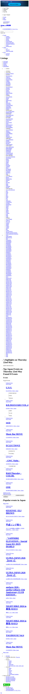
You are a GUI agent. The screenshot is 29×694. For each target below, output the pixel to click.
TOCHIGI (8, 83)
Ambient (8, 166)
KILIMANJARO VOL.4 (17, 405)
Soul (7, 193)
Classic (7, 230)
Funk (7, 192)
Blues (7, 212)
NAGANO (8, 104)
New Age (8, 221)
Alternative (8, 201)
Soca (7, 183)
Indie (7, 215)
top (1, 692)
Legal (10, 672)
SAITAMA (8, 78)
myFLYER (5, 21)
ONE (8, 487)
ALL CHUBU (9, 96)
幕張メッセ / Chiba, (12, 612)
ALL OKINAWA (9, 115)
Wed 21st (5, 494)
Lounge (7, 223)
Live (7, 199)
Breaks (7, 177)
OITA (7, 123)
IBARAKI (8, 84)
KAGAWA (8, 142)
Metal (7, 207)
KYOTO (8, 89)
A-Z (7, 48)
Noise (7, 208)
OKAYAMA (9, 149)
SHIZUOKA (9, 100)
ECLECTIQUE (13, 445)
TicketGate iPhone (10, 689)
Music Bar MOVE (14, 434)
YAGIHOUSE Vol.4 (15, 635)
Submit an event (6, 492)
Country (7, 213)
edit (9, 21)
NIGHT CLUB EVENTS (11, 232)
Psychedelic (8, 169)
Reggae (7, 187)
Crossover (8, 171)
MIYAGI (8, 136)
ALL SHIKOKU (9, 139)
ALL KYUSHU (9, 118)
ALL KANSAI (9, 87)
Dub (7, 181)
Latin (7, 209)
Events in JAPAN (10, 73)
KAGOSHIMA (9, 127)
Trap (7, 174)
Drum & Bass (9, 178)
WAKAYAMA (9, 93)
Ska (7, 194)
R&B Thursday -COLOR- (13, 474)
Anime (7, 227)
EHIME (7, 141)
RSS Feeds (8, 681)
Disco (7, 167)
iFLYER (8, 656)
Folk (7, 214)
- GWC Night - (13, 460)
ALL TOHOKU (9, 129)
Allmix (7, 224)
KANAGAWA (9, 79)
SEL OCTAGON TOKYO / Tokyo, (15, 516)
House (7, 159)
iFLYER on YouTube (10, 680)
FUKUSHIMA (9, 133)
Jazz (7, 191)
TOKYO (8, 77)
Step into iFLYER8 (14, 4)
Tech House (8, 158)
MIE (7, 101)
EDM (7, 163)
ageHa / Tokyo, (10, 598)
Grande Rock (9, 202)
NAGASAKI (9, 122)
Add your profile (9, 51)
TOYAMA (8, 106)
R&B (7, 185)
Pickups (7, 40)
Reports (7, 54)
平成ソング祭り (13, 524)
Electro (7, 164)
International (6, 66)
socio (8, 422)
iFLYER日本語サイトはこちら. (10, 29)
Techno (7, 160)
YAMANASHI (9, 105)
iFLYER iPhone (9, 687)
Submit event (9, 46)
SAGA (7, 121)
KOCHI (7, 143)
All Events (5, 61)
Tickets (7, 39)
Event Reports (9, 41)
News (4, 52)
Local (7, 45)
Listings (7, 36)
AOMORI (8, 132)
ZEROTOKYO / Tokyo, (12, 426)
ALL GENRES (9, 154)
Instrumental (8, 204)
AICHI (7, 98)
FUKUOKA (8, 120)
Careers (10, 673)
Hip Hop (8, 182)
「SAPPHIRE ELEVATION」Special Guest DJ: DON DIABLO (16, 542)
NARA (7, 90)
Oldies (7, 210)
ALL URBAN (9, 176)
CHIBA (7, 81)
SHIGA (7, 94)
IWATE (7, 134)
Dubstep (8, 180)
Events (4, 17)
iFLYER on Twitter (10, 676)
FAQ (10, 669)
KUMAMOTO (9, 125)
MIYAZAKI (8, 126)
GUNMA (8, 82)
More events (5, 503)
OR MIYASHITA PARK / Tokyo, (15, 479)
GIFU (7, 99)
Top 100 (8, 50)
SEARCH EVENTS (20, 495)
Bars (4, 18)
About (10, 668)
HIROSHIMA (9, 148)
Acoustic (8, 203)
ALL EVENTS (9, 231)
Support (10, 670)
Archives (8, 53)
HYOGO (8, 92)
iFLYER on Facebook (10, 678)
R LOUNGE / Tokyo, (12, 390)
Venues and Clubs (10, 42)
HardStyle (8, 172)
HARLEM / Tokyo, (11, 448)
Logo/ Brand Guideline (14, 674)
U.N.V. (9, 387)
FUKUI (7, 109)
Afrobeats (8, 186)
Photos (4, 19)
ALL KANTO (9, 76)
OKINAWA (8, 116)
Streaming (8, 37)
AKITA (7, 131)
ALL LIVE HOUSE (10, 189)
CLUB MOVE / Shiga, (12, 437)
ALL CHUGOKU (10, 147)
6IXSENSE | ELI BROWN (13, 511)
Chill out (8, 220)
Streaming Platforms (10, 43)
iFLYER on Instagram (10, 679)
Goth (7, 216)
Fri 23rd (9, 494)
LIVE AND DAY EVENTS (12, 234)
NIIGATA (8, 103)
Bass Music (8, 170)
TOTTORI (8, 152)
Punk (7, 197)
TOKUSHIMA (9, 144)
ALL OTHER (9, 219)
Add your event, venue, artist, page (16, 665)
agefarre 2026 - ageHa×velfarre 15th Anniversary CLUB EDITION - (15, 591)
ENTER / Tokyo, (11, 408)
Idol (7, 229)
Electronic (8, 165)
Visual (7, 205)
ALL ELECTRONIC (10, 156)
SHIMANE (8, 150)
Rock (7, 196)
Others (7, 225)
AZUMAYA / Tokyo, (12, 463)
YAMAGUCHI (9, 153)
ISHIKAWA (8, 107)
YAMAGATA (9, 137)
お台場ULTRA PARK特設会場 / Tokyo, (16, 564)
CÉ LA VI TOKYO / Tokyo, (13, 549)
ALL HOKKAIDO (10, 111)
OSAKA (8, 88)
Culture (7, 226)
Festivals (5, 65)
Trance (7, 161)
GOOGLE (6, 496)
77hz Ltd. (18, 657)
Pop (7, 198)
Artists (4, 47)
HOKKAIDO (9, 112)
